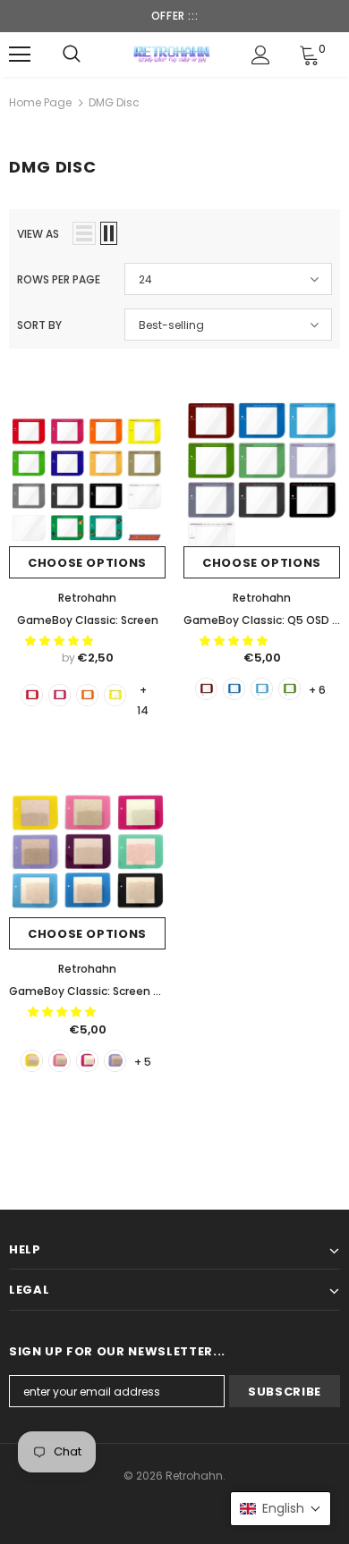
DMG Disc (114, 102)
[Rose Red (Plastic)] (59, 695)
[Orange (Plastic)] (87, 695)
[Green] (289, 689)
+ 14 (143, 690)
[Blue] (234, 689)
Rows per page (58, 279)
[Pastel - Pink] (59, 1060)
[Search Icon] (72, 54)
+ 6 (317, 689)
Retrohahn (87, 597)
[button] (60, 640)
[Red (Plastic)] (31, 695)
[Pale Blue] (261, 689)
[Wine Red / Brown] (206, 689)
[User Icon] (260, 55)
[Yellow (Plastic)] (115, 695)
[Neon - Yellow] (31, 1060)
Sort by (39, 325)
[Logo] (172, 53)
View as (38, 233)
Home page (40, 102)
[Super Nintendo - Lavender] (115, 1060)
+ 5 (142, 1061)
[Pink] (87, 1060)
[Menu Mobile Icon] (19, 54)
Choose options (87, 562)
